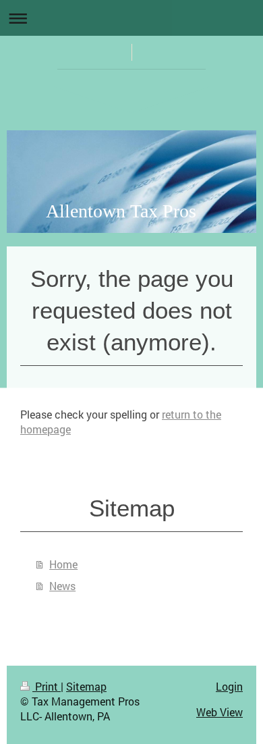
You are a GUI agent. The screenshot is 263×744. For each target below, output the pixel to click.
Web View (219, 712)
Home (63, 564)
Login (229, 686)
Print (46, 686)
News (62, 586)
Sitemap (86, 686)
